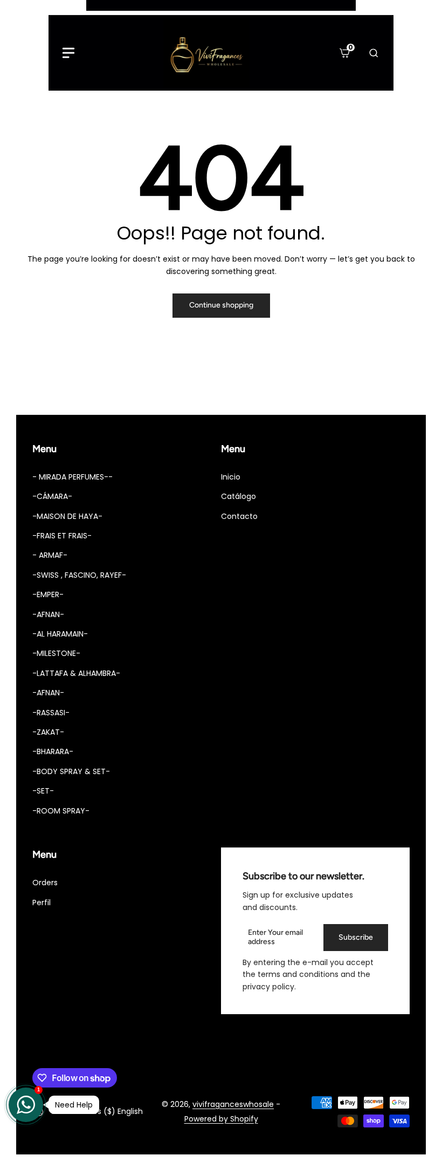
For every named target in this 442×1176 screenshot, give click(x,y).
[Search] (373, 53)
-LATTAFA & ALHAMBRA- (76, 673)
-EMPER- (48, 594)
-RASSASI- (51, 712)
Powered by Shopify (221, 1118)
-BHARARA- (52, 751)
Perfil (41, 902)
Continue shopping (221, 305)
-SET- (43, 790)
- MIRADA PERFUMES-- (72, 476)
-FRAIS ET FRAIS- (62, 535)
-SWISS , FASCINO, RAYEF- (79, 575)
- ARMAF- (49, 555)
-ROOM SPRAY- (60, 810)
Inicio (230, 476)
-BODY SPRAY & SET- (71, 771)
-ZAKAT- (48, 732)
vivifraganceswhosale (233, 1104)
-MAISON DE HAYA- (67, 516)
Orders (45, 882)
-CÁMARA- (52, 496)
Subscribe (356, 937)
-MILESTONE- (56, 653)
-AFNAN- (48, 614)
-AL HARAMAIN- (60, 633)
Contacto (239, 516)
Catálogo (238, 496)
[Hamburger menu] (68, 53)
